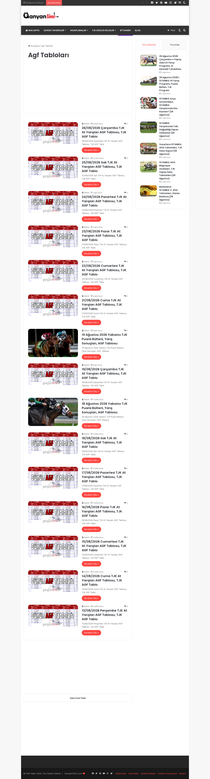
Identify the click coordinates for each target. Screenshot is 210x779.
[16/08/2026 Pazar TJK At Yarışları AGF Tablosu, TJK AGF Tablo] (53, 512)
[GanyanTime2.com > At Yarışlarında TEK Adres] (41, 16)
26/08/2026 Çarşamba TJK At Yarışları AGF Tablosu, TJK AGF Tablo (104, 132)
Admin (86, 123)
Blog (138, 30)
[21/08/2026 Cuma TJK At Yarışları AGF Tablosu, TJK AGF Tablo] (53, 305)
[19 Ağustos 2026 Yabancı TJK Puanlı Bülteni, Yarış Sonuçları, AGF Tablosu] (53, 343)
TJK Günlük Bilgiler (103, 30)
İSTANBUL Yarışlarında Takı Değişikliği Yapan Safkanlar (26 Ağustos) (95, 2)
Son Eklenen (149, 44)
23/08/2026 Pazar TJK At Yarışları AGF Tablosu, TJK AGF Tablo (102, 235)
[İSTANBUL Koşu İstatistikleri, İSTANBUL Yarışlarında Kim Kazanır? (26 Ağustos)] (148, 103)
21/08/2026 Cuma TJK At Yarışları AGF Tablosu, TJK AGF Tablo (102, 304)
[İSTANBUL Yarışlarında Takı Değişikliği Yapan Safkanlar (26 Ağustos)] (148, 127)
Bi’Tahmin (125, 30)
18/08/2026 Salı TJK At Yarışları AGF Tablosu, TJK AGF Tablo (102, 442)
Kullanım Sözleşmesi (167, 773)
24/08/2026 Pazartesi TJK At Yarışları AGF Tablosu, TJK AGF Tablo (104, 201)
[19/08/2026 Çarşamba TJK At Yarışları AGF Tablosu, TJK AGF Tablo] (53, 374)
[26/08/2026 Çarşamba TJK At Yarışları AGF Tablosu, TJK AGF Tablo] (53, 133)
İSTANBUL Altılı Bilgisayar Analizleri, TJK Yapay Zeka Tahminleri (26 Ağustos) (167, 170)
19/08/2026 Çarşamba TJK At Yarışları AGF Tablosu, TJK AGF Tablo (104, 373)
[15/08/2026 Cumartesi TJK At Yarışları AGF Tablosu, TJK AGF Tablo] (53, 546)
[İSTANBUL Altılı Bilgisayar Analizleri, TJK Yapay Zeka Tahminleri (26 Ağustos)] (148, 166)
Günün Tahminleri (54, 30)
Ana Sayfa (33, 30)
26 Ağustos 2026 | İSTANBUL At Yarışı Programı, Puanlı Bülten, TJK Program (169, 84)
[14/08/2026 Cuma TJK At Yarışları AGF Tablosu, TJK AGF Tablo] (53, 581)
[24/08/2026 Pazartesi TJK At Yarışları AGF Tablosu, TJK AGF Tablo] (53, 202)
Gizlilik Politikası (148, 773)
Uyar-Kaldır (133, 773)
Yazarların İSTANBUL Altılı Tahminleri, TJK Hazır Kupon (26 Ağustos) (170, 149)
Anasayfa (34, 46)
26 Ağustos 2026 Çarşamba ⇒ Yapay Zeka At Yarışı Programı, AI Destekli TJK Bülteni (170, 63)
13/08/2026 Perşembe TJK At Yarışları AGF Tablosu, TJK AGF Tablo (104, 614)
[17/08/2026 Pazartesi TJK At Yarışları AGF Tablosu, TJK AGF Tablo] (53, 477)
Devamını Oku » (91, 150)
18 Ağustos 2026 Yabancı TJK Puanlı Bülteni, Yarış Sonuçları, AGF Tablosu (104, 408)
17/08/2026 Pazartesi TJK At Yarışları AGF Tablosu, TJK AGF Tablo (104, 476)
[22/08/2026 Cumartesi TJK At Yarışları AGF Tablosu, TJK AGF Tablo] (53, 271)
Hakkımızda (120, 773)
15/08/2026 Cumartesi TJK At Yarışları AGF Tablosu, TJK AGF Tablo (104, 545)
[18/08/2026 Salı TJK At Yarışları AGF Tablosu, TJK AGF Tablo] (53, 443)
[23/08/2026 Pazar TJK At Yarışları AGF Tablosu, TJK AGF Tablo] (53, 236)
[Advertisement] (78, 84)
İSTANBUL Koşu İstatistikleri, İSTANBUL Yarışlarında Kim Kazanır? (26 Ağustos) (168, 106)
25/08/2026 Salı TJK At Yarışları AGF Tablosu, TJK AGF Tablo (102, 166)
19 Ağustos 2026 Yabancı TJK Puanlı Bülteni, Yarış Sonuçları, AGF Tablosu (104, 339)
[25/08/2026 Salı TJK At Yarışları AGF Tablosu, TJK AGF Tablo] (53, 167)
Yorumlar (175, 44)
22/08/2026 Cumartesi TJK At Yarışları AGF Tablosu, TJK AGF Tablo (104, 270)
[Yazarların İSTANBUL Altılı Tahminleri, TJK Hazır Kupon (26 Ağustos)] (148, 148)
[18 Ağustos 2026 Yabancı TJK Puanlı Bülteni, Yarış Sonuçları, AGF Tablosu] (53, 412)
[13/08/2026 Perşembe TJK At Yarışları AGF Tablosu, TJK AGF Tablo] (53, 615)
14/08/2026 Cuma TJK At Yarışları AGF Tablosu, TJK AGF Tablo (102, 580)
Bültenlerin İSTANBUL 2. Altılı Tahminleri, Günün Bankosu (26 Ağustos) (169, 193)
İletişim (182, 773)
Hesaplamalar (78, 30)
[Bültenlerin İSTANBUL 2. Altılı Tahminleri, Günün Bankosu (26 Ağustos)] (148, 191)
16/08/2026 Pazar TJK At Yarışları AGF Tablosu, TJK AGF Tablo (102, 511)
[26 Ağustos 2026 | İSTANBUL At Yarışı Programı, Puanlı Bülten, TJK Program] (148, 81)
